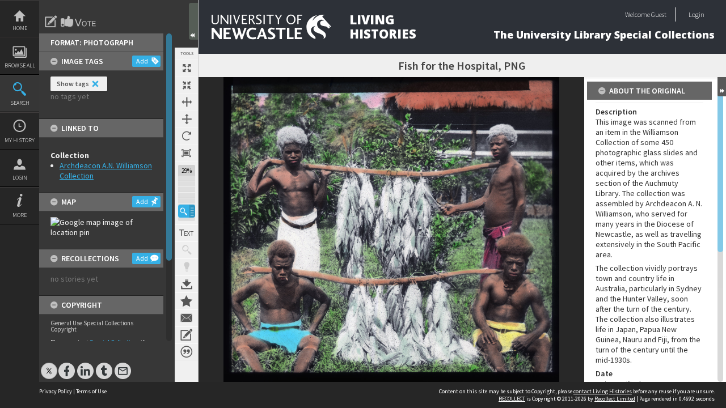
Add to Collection (186, 300)
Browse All (20, 65)
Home (19, 28)
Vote (79, 21)
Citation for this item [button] (186, 351)
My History (20, 140)
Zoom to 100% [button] (186, 153)
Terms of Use (91, 391)
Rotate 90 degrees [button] (186, 136)
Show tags (73, 83)
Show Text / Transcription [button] (186, 232)
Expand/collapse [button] (721, 86)
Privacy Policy (55, 391)
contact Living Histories (602, 391)
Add (142, 61)
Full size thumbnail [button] (186, 68)
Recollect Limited (614, 398)
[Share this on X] (49, 365)
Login (19, 177)
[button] (186, 211)
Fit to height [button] (186, 119)
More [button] (19, 215)
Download (186, 283)
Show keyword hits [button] (186, 249)
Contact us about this (186, 317)
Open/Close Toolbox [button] (193, 21)
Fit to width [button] (186, 102)
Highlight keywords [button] (186, 266)
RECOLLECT (512, 398)
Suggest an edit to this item (51, 21)
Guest (658, 14)
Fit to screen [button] (186, 85)
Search (19, 103)
